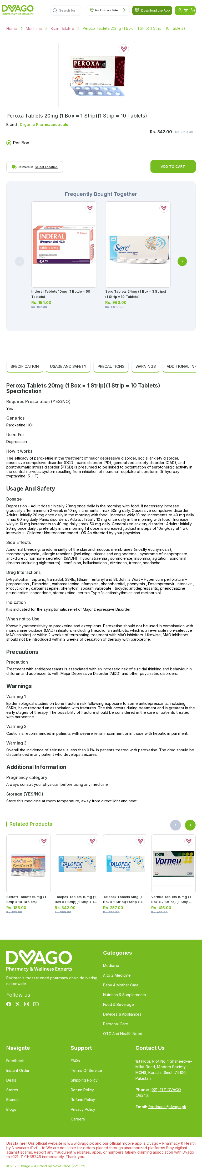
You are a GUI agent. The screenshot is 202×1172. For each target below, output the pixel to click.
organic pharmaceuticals (44, 124)
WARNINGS (145, 366)
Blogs (11, 1109)
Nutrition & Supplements (124, 994)
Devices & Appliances (122, 1014)
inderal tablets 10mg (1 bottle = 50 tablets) (60, 293)
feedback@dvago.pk (167, 1106)
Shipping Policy (84, 1080)
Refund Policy (83, 1099)
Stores (12, 1090)
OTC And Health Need (122, 1033)
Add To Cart (173, 166)
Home (11, 28)
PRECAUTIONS (111, 366)
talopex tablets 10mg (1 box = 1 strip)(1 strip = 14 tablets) (75, 902)
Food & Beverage (118, 1004)
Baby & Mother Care (121, 985)
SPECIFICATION (25, 366)
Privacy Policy (83, 1109)
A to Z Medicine (117, 975)
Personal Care (115, 1024)
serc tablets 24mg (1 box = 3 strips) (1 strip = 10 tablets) (135, 293)
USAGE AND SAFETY (68, 366)
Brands (12, 1099)
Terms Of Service (86, 1070)
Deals (11, 1080)
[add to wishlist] (124, 49)
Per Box (21, 142)
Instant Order (17, 1070)
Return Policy (82, 1090)
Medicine (34, 28)
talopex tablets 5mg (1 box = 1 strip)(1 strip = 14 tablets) (123, 902)
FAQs (75, 1060)
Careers (78, 1119)
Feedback (15, 1060)
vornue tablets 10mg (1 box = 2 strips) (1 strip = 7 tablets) (172, 902)
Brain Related (62, 28)
